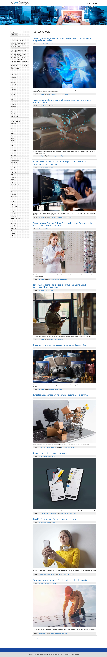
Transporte (13, 223)
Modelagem (13, 177)
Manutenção (14, 162)
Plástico (12, 192)
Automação (13, 89)
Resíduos (13, 201)
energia (52, 633)
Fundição (13, 131)
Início (88, 3)
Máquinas (13, 165)
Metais (12, 174)
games (54, 389)
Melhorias (13, 172)
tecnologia (65, 94)
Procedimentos (14, 196)
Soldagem (13, 213)
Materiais (13, 167)
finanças (51, 389)
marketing (51, 156)
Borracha (13, 97)
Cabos (12, 99)
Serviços (13, 211)
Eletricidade (13, 114)
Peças (12, 182)
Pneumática (13, 194)
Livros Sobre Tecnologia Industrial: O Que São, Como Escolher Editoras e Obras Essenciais (19, 67)
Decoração (13, 106)
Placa (12, 189)
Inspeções (13, 150)
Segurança (13, 204)
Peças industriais (15, 184)
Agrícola (13, 82)
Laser (12, 157)
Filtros (12, 128)
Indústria (13, 145)
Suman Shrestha (75, 654)
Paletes (12, 179)
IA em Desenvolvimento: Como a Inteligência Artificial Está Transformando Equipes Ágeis (18, 55)
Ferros (12, 126)
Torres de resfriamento (16, 218)
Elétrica (12, 111)
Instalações (13, 153)
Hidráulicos (13, 140)
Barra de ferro (14, 92)
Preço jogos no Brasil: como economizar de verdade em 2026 (60, 345)
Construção (13, 104)
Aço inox (13, 80)
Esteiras (13, 119)
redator (52, 44)
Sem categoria (14, 206)
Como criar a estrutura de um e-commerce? (53, 453)
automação (63, 447)
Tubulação (13, 226)
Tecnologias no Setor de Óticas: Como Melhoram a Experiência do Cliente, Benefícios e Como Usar (20, 61)
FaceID (61, 574)
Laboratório (13, 155)
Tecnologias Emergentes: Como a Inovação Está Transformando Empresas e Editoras (18, 44)
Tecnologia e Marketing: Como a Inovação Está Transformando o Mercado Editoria (18, 50)
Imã (12, 143)
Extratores (13, 123)
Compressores (14, 101)
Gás (12, 136)
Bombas (13, 94)
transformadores (15, 221)
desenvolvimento (53, 217)
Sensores (13, 209)
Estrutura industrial (15, 121)
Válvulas (13, 233)
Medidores (13, 170)
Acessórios (13, 77)
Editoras (51, 94)
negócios (56, 156)
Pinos (12, 187)
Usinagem (13, 228)
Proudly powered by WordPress (52, 654)
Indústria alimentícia (15, 148)
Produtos (13, 199)
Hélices (12, 138)
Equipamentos (14, 116)
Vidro (12, 235)
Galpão (12, 133)
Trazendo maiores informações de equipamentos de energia (60, 580)
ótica (61, 279)
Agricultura (13, 84)
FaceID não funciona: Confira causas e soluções (54, 519)
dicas (67, 447)
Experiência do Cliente (54, 279)
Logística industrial (15, 160)
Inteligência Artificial (57, 94)
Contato (95, 3)
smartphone (66, 574)
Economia (13, 109)
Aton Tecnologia (40, 654)
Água (12, 87)
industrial (51, 339)
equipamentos (67, 513)
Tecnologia (13, 216)
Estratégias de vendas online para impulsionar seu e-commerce (61, 394)
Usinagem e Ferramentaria (17, 230)
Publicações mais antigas (40, 638)
